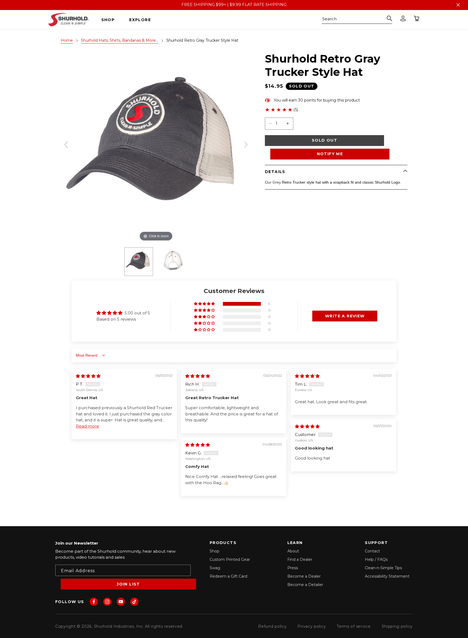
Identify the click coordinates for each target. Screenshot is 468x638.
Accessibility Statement (387, 576)
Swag (215, 567)
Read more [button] (87, 426)
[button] (110, 19)
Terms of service (353, 626)
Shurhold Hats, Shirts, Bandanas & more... (119, 40)
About (293, 551)
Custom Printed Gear (230, 559)
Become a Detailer (305, 584)
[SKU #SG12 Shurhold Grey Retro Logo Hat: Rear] (173, 261)
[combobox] (357, 20)
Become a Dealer (304, 576)
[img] (88, 376)
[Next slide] (245, 144)
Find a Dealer (299, 559)
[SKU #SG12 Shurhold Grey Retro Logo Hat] (138, 261)
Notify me (330, 153)
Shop (214, 551)
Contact (372, 551)
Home (67, 40)
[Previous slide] (66, 144)
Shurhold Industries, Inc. (119, 626)
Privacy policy (311, 626)
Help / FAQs (376, 559)
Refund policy (272, 626)
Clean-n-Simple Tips (383, 567)
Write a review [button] (345, 316)
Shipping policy (397, 626)
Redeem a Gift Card (228, 576)
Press (292, 567)
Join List (128, 584)
